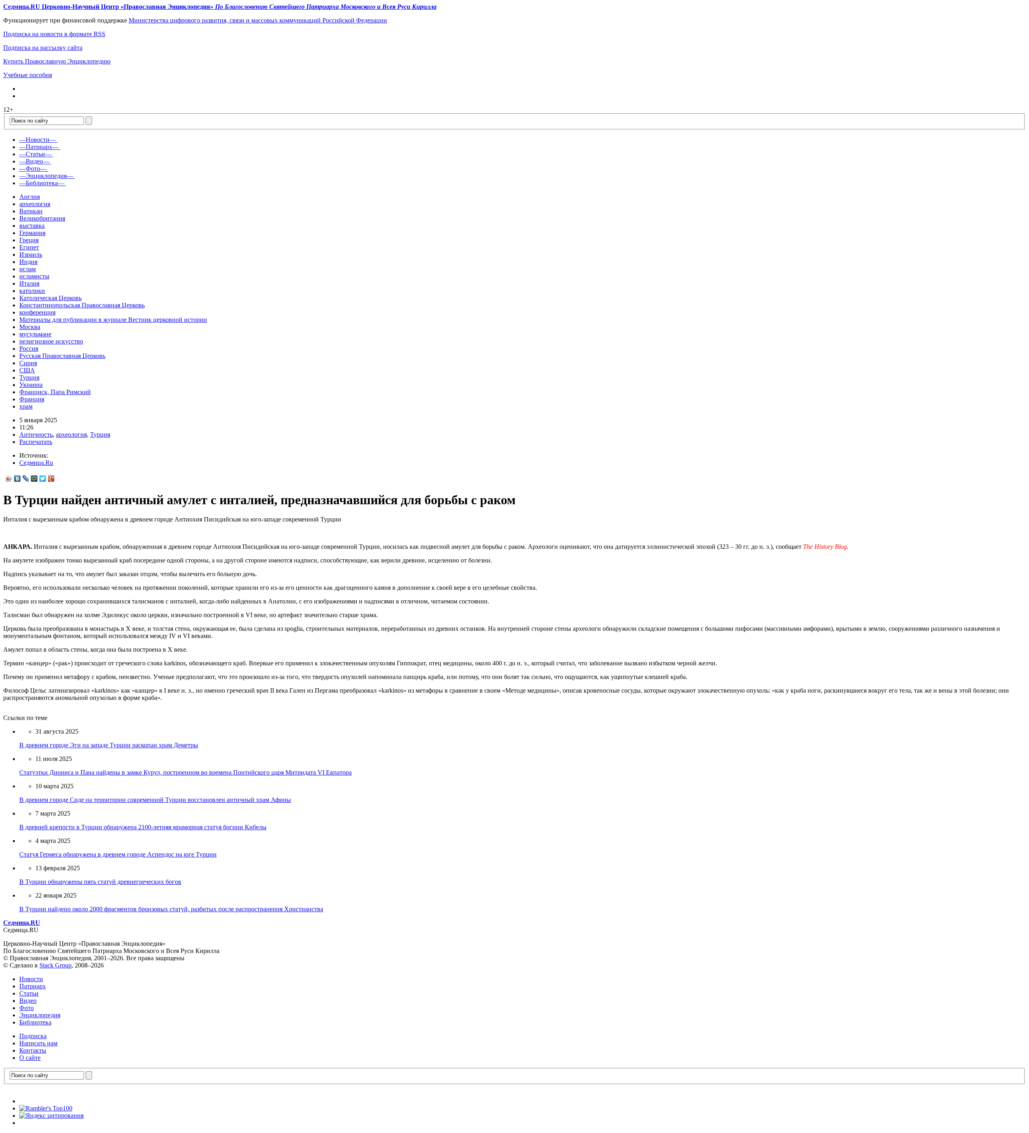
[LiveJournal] (26, 478)
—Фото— (33, 168)
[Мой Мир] (34, 478)
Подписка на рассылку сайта (42, 47)
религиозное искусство (51, 341)
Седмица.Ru (36, 462)
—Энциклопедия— (46, 175)
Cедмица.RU (21, 922)
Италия (29, 283)
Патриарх (32, 986)
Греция (29, 240)
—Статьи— (35, 154)
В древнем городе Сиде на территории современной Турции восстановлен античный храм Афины (155, 799)
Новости (31, 979)
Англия (29, 196)
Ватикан (31, 211)
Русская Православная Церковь (62, 355)
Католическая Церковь (50, 297)
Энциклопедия (39, 1015)
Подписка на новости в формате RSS (54, 34)
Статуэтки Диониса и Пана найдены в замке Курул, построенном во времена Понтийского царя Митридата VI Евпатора (185, 772)
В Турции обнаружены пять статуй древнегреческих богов (100, 881)
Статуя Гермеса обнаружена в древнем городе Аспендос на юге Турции (118, 854)
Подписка (33, 1036)
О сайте (30, 1057)
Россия (28, 348)
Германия (32, 232)
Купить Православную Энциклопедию (57, 61)
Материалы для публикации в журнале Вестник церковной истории (113, 319)
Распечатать (35, 441)
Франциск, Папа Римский (55, 392)
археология (34, 203)
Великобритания (42, 218)
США (27, 370)
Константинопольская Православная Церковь (82, 305)
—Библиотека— (41, 183)
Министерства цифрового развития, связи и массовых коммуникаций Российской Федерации (258, 20)
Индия (28, 261)
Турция (29, 377)
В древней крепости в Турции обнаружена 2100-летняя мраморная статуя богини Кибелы (142, 827)
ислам (27, 269)
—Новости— (37, 139)
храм (26, 406)
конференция (37, 312)
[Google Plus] (51, 478)
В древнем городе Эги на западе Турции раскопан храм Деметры (108, 745)
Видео (28, 1000)
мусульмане (35, 334)
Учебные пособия (27, 75)
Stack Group (55, 965)
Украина (31, 384)
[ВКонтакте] (17, 478)
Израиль (30, 254)
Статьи (29, 993)
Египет (29, 247)
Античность (36, 434)
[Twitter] (43, 478)
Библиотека (35, 1022)
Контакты (32, 1050)
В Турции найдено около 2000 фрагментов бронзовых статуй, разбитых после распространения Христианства (171, 909)
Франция (31, 399)
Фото (26, 1007)
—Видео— (34, 161)
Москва (29, 326)
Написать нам (38, 1043)
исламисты (34, 276)
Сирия (28, 363)
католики (32, 290)
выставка (32, 225)
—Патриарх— (39, 146)
